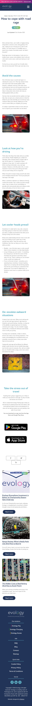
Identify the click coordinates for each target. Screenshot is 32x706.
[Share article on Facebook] (10, 458)
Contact (16, 650)
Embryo (22, 699)
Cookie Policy (16, 664)
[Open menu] (28, 7)
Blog (16, 647)
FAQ (16, 643)
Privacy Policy (16, 668)
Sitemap (16, 654)
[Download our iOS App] (16, 439)
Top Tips (10, 15)
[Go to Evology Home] (7, 7)
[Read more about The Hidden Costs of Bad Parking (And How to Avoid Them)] (16, 570)
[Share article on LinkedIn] (16, 462)
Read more (9, 512)
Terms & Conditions (16, 671)
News (24, 473)
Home (5, 15)
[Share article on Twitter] (21, 458)
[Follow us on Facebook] (12, 682)
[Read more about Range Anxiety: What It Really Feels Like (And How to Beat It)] (16, 527)
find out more (27, 1)
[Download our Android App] (16, 427)
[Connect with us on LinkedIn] (16, 682)
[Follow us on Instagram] (20, 682)
